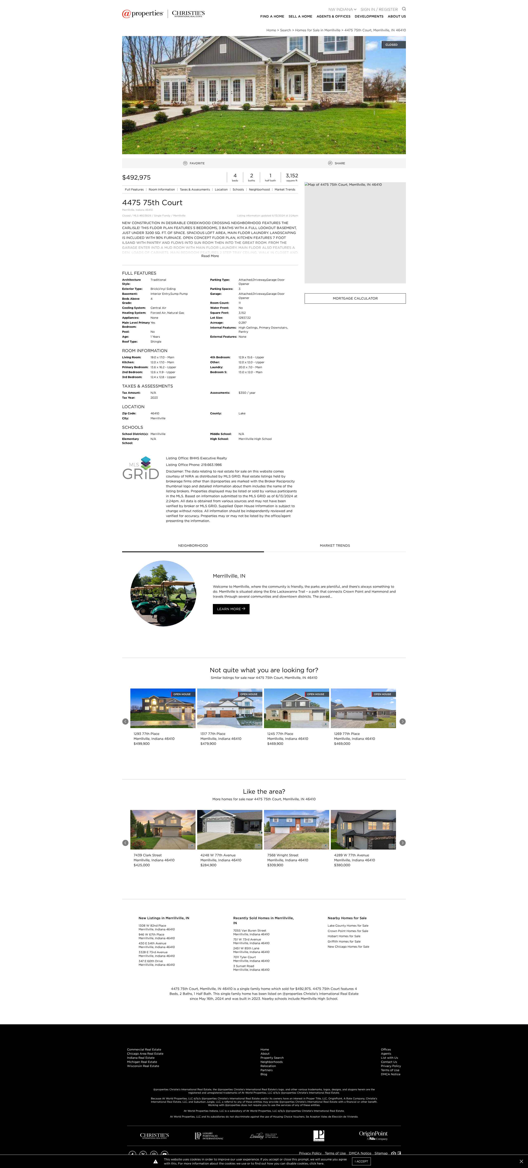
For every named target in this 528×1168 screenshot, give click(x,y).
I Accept (361, 1161)
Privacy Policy (391, 1066)
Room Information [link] (162, 189)
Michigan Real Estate (142, 1061)
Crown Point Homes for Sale (348, 931)
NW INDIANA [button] (341, 9)
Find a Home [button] (272, 16)
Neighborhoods (271, 1061)
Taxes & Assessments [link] (195, 189)
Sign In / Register (379, 9)
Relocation (268, 1066)
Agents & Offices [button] (333, 16)
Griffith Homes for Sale (344, 941)
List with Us (389, 1057)
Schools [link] (239, 189)
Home (264, 1049)
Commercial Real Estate (144, 1049)
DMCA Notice (390, 1074)
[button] (355, 232)
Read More (210, 256)
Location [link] (222, 189)
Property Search (272, 1057)
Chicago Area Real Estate (145, 1053)
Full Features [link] (135, 189)
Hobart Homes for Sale (344, 936)
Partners (266, 1070)
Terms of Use (390, 1070)
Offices (386, 1049)
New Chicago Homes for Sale (348, 946)
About (265, 1053)
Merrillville (179, 215)
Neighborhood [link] (260, 189)
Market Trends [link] (285, 189)
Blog (263, 1074)
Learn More (229, 609)
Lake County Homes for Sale (348, 925)
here (320, 1163)
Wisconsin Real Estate (143, 1066)
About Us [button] (397, 16)
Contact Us (389, 1061)
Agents (386, 1053)
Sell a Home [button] (300, 16)
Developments (369, 16)
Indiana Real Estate (140, 1057)
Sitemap (381, 1153)
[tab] (193, 546)
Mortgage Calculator (355, 298)
